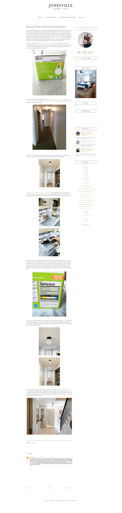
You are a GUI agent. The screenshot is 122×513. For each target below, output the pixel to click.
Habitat (65, 394)
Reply (31, 466)
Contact (81, 17)
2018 (85, 173)
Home (49, 487)
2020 (85, 169)
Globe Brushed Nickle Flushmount (46, 43)
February (86, 215)
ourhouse (34, 442)
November (86, 181)
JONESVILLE (61, 6)
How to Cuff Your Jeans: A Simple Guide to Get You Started (87, 133)
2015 (85, 218)
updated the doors (36, 101)
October (86, 183)
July (86, 213)
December (86, 179)
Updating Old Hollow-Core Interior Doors (86, 204)
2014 (85, 220)
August (85, 211)
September (85, 185)
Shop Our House (51, 17)
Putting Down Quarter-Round (86, 206)
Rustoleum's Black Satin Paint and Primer (40, 192)
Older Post (29, 487)
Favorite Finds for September (86, 198)
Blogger (88, 224)
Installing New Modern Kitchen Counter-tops (86, 200)
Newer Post (68, 487)
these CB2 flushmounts (56, 37)
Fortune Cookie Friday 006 (86, 208)
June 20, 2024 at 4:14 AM (39, 457)
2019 (85, 171)
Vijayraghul (32, 457)
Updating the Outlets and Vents (86, 196)
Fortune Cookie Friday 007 (86, 202)
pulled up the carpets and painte (57, 99)
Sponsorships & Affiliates (67, 17)
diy (30, 442)
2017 (85, 175)
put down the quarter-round (50, 101)
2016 (85, 177)
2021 (86, 167)
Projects (41, 17)
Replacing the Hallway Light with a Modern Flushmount (86, 191)
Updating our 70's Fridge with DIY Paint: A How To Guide (87, 150)
